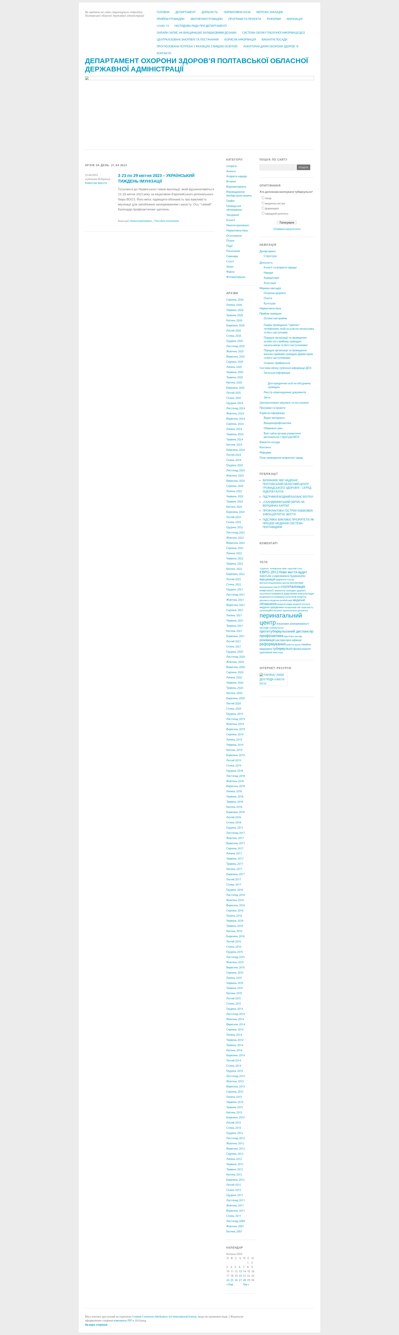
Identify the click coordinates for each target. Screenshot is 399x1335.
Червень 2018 (234, 796)
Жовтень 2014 (235, 1019)
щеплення (266, 652)
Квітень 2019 (234, 750)
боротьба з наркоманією (274, 575)
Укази (229, 266)
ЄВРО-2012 (269, 572)
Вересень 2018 (235, 786)
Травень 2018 (234, 801)
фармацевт (272, 208)
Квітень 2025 (234, 382)
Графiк (230, 200)
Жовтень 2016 (235, 900)
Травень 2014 (234, 1045)
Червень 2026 (234, 310)
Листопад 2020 (235, 656)
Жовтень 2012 (235, 1143)
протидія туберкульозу (271, 627)
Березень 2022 (235, 574)
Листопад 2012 (235, 1138)
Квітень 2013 (234, 1112)
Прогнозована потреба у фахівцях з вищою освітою (197, 46)
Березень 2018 (235, 812)
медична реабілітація (281, 600)
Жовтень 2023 (235, 475)
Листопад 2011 (235, 1200)
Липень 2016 (234, 915)
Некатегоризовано (141, 221)
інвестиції (278, 652)
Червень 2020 (234, 682)
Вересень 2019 (235, 729)
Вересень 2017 (235, 843)
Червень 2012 (234, 1164)
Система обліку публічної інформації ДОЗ (273, 32)
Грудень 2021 (234, 589)
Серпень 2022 (234, 548)
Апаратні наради (236, 176)
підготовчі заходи (293, 636)
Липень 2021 (234, 615)
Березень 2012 (235, 1179)
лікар (268, 198)
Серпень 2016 (234, 910)
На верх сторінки (96, 1324)
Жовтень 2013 (235, 1081)
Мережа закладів (269, 12)
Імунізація (294, 19)
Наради (268, 272)
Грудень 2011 (234, 1195)
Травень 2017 (234, 863)
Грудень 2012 (234, 1133)
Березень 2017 (235, 874)
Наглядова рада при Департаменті (201, 25)
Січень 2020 (233, 708)
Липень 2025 (234, 366)
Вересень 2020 (235, 667)
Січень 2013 (233, 1127)
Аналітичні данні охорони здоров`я (270, 46)
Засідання (232, 214)
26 (236, 1280)
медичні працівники (272, 607)
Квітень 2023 (234, 506)
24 (227, 1280)
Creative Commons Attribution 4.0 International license (164, 1316)
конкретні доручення (284, 593)
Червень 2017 (234, 858)
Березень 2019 (235, 755)
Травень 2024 (234, 439)
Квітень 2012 (234, 1174)
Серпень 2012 (234, 1153)
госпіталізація (293, 586)
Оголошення (234, 235)
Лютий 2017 (233, 879)
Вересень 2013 (235, 1086)
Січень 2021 (233, 646)
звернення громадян (285, 590)
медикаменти (267, 597)
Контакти (164, 53)
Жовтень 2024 (235, 413)
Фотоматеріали (235, 277)
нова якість (307, 607)
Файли (230, 271)
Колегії (230, 220)
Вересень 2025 (235, 356)
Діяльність (210, 12)
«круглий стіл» (294, 568)
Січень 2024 (233, 460)
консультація (306, 593)
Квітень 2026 (234, 320)
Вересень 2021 (235, 605)
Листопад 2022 (235, 532)
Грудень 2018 (234, 770)
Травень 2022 (234, 563)
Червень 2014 (234, 1039)
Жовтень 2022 (235, 537)
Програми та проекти (244, 19)
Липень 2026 (234, 304)
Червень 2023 (234, 496)
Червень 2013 (234, 1102)
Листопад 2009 (235, 1221)
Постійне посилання (167, 221)
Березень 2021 (235, 636)
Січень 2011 (233, 1215)
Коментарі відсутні (96, 183)
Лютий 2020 (233, 703)
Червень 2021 (234, 620)
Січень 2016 (233, 946)
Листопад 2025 (235, 346)
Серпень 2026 (234, 299)
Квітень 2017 (234, 869)
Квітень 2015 (234, 993)
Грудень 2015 (234, 951)
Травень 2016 (234, 925)
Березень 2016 (235, 936)
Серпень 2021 (234, 610)
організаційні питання (271, 610)
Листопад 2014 (235, 1014)
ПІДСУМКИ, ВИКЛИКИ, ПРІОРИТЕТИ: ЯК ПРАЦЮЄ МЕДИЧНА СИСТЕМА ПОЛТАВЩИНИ (288, 523)
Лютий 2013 (233, 1122)
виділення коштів (285, 579)
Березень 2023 (235, 511)
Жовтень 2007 (235, 1226)
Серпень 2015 (234, 972)
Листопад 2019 (235, 719)
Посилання (233, 251)
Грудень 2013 (234, 1070)
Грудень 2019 (234, 713)
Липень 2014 (234, 1034)
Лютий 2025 (233, 392)
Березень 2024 (235, 449)
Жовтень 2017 (235, 838)
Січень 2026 (233, 335)
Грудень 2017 (234, 827)
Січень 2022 (233, 584)
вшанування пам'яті (270, 587)
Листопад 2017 (235, 832)
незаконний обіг (292, 607)
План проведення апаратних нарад (281, 457)
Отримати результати (286, 229)
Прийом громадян (170, 19)
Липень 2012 (234, 1159)
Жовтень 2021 (235, 599)
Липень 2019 (234, 739)
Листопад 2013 (235, 1076)
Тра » (246, 1284)
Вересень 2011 (235, 1210)
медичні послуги (301, 604)
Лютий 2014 (233, 1060)
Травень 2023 (234, 501)
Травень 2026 (234, 315)
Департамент (185, 12)
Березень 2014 (235, 1055)
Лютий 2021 (233, 641)
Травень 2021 (234, 625)
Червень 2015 (234, 983)
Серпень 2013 (234, 1091)
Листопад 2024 (235, 408)
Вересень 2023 (235, 480)
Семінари (232, 256)
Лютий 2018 (233, 817)
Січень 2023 (233, 522)
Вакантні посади (274, 39)
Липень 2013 (234, 1096)
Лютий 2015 (233, 998)
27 (240, 1280)
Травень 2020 (234, 687)
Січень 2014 (233, 1065)
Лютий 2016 (233, 941)
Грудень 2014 (234, 1008)
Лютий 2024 (233, 454)
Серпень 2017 (234, 848)
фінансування (302, 648)
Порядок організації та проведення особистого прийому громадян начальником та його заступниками (285, 341)
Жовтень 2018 (235, 781)
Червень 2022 (234, 558)
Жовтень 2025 (235, 351)
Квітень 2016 (234, 931)
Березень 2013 (235, 1117)
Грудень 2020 (234, 651)
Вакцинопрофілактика (277, 423)
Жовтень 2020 (235, 661)
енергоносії (267, 590)
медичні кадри (284, 604)
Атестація (270, 283)
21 (244, 1275)
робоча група (293, 644)
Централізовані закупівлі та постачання (188, 39)
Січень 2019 (233, 765)
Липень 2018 (234, 791)
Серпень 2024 (234, 423)
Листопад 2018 (235, 775)
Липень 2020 (234, 677)
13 (240, 1271)
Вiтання (231, 181)
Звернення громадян (206, 19)
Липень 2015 (234, 977)
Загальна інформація (277, 372)
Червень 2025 (234, 372)
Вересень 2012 (235, 1148)
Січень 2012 (233, 1189)
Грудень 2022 (234, 527)
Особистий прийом (275, 318)
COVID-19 (163, 25)
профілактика (271, 636)
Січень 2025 (233, 397)
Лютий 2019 (233, 760)
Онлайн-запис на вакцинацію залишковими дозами (196, 32)
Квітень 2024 (234, 444)
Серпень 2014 (234, 1029)
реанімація (267, 640)
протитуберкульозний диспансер (286, 631)
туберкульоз (282, 648)
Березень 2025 (235, 387)
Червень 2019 (234, 744)
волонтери (296, 582)
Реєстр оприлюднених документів (285, 392)
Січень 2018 (233, 822)
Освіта (268, 298)
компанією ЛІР (123, 1320)
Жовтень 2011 (235, 1205)
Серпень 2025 (234, 361)
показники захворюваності (292, 623)
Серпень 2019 (234, 734)
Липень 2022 (234, 553)
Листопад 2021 (235, 594)
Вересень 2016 (235, 905)
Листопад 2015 (235, 957)
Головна (163, 12)
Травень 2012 (234, 1169)
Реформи (274, 19)
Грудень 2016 (234, 889)
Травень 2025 (234, 377)
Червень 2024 (234, 434)
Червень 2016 (234, 920)
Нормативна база (237, 12)
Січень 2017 (233, 884)
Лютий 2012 (233, 1184)
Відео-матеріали (274, 417)
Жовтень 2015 (235, 962)
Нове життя (288, 572)
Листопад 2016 (235, 895)
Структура (270, 256)
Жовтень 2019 (235, 724)
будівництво (297, 575)
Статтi (230, 261)
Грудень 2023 (234, 465)
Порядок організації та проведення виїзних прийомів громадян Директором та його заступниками (288, 354)
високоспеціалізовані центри (274, 583)
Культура (269, 303)
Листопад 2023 (235, 470)
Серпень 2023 (234, 486)
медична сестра (275, 203)
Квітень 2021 (234, 630)
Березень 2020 (235, 698)
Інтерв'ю (231, 166)
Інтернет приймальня (277, 363)
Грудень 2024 (234, 403)
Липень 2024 (234, 429)
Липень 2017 (234, 853)
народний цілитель (276, 213)
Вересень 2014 (235, 1024)
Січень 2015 (233, 1003)
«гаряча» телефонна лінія (273, 568)
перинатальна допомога (295, 610)
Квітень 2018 (234, 806)
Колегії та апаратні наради (280, 267)
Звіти (267, 397)
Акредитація (271, 277)
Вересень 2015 (235, 967)
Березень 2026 (235, 325)
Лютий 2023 (233, 517)
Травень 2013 (234, 1107)
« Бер (229, 1284)
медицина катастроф (285, 597)
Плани (230, 240)
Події (229, 245)
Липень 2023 (234, 491)
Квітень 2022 (234, 568)
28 (244, 1280)
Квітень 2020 (234, 693)
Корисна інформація (240, 39)
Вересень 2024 (235, 418)
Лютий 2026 (233, 330)
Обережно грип (273, 428)
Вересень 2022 (235, 542)
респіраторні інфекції (288, 640)
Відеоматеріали (236, 186)
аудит (302, 572)
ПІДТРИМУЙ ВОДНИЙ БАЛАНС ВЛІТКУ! (288, 496)
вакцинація (267, 579)
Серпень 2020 (234, 672)
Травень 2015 (234, 988)
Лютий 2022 (233, 579)
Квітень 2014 (234, 1050)
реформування (273, 644)
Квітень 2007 (234, 1231)
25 (231, 1280)
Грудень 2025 (234, 341)
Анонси (230, 171)
